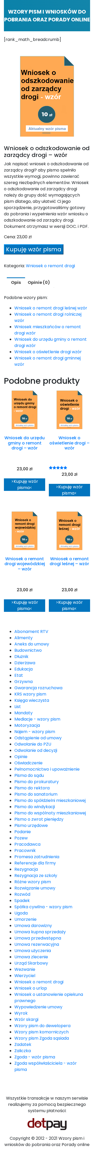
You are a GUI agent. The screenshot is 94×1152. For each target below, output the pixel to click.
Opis (16, 282)
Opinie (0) (39, 282)
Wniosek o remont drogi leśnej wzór (50, 308)
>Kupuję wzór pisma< (24, 484)
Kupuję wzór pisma (33, 249)
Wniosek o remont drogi (50, 266)
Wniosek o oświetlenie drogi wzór (48, 352)
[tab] (16, 282)
